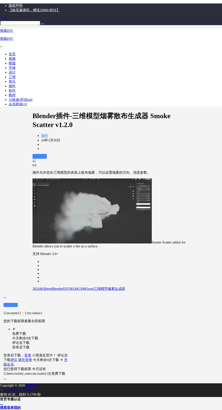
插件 (44, 135)
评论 (13, 360)
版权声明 (16, 5)
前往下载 (39, 156)
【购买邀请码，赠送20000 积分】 (34, 10)
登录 (27, 355)
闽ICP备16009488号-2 (19, 390)
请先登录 (25, 360)
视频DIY (32, 385)
